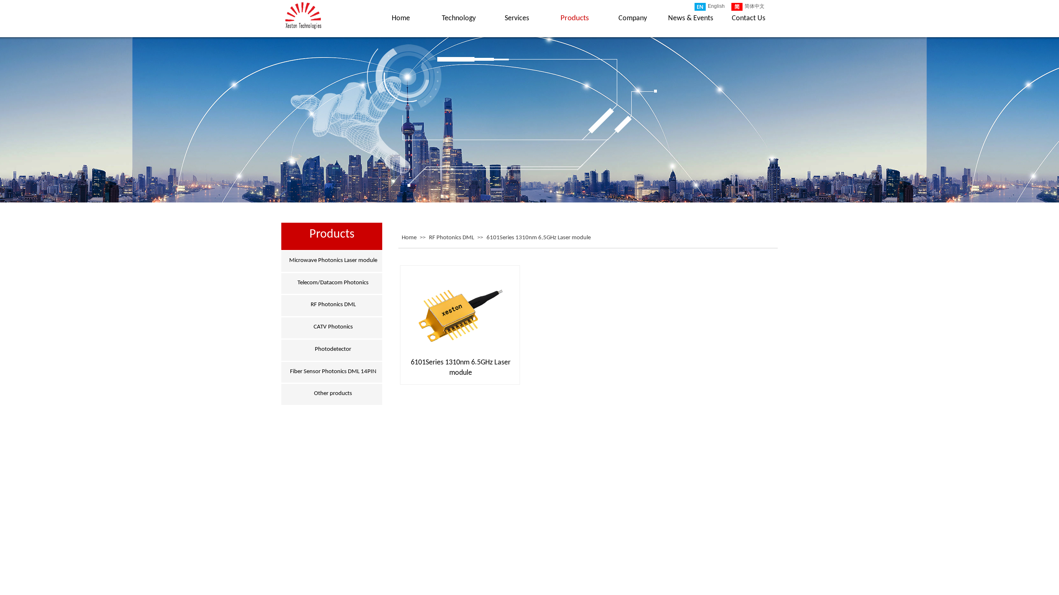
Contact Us (748, 18)
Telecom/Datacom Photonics (333, 283)
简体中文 (754, 6)
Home (409, 238)
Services (517, 18)
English (716, 6)
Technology (459, 18)
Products (575, 18)
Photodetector (333, 349)
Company (632, 18)
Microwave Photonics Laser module (333, 260)
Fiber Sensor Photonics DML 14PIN (333, 372)
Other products (333, 393)
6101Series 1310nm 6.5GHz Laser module (538, 238)
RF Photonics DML (451, 238)
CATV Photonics (333, 327)
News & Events (690, 18)
